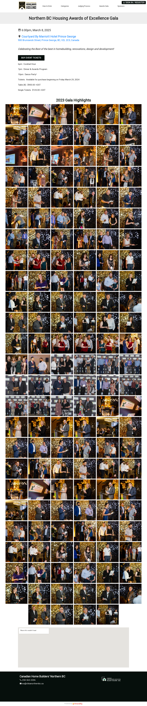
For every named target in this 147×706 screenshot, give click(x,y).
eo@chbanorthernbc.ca (33, 683)
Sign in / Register (135, 2)
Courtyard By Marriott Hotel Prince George (49, 36)
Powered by (68, 703)
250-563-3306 (29, 680)
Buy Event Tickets (31, 58)
